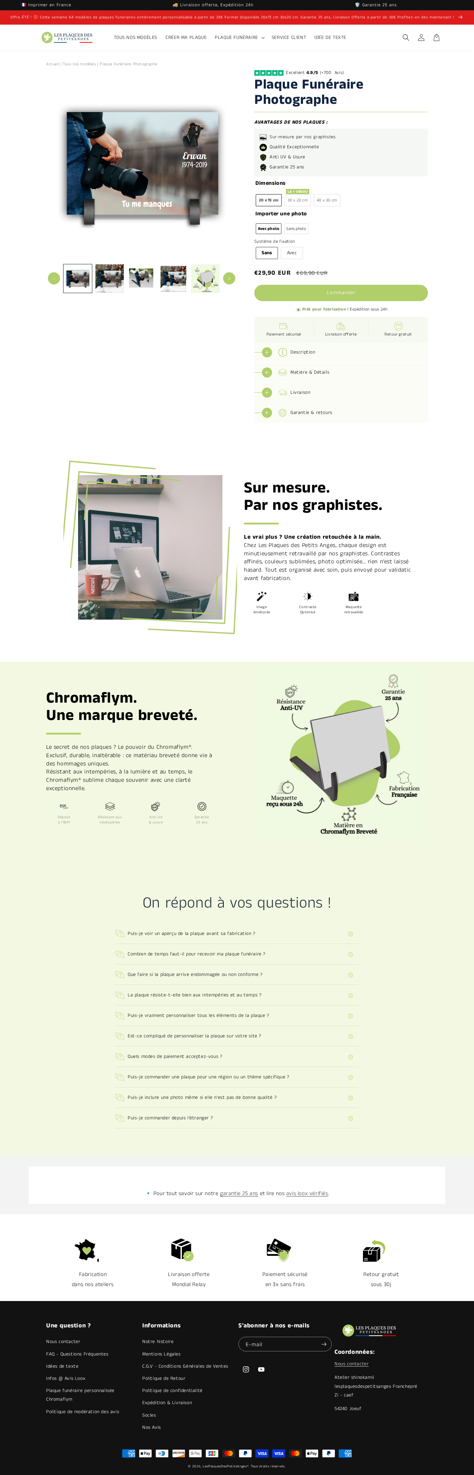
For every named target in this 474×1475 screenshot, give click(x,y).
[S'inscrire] (323, 1344)
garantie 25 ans (239, 1194)
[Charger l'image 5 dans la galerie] (205, 278)
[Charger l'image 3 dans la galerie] (141, 278)
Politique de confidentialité (172, 1390)
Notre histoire (157, 1341)
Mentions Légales (161, 1354)
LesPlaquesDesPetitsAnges (225, 1466)
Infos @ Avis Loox (65, 1378)
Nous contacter (63, 1341)
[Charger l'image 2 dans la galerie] (109, 278)
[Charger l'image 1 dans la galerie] (78, 278)
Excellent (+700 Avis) (315, 73)
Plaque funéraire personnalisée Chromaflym (80, 1395)
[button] (239, 37)
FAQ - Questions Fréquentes (77, 1354)
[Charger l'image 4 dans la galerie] (173, 278)
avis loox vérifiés (307, 1194)
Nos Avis (151, 1427)
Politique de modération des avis (82, 1411)
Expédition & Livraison (167, 1402)
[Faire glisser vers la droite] (229, 278)
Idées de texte (62, 1366)
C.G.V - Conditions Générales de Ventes (185, 1366)
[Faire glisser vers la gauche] (54, 278)
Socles (149, 1415)
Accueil (52, 64)
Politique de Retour (163, 1378)
